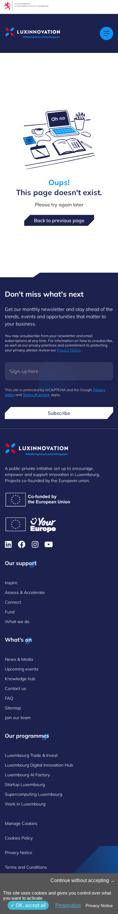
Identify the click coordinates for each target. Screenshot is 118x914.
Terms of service (36, 394)
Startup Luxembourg (25, 784)
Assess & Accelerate (25, 592)
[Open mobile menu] (106, 33)
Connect (13, 602)
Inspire (11, 582)
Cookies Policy (19, 838)
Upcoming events (21, 669)
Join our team (18, 717)
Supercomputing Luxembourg (33, 794)
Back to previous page (59, 220)
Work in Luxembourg (25, 804)
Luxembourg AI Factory (27, 775)
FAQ (9, 698)
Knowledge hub (20, 678)
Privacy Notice (69, 350)
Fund (10, 612)
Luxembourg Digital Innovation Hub (39, 765)
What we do (17, 621)
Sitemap (13, 708)
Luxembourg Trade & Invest (31, 755)
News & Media (19, 659)
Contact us (15, 688)
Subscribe (59, 413)
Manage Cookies (21, 823)
